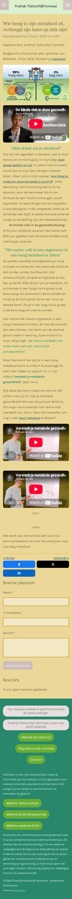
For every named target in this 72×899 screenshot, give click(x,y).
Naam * (8, 592)
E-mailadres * (13, 613)
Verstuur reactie (17, 665)
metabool (58, 59)
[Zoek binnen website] (4, 5)
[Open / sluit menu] (67, 5)
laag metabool (29, 418)
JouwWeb (20, 890)
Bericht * (9, 633)
